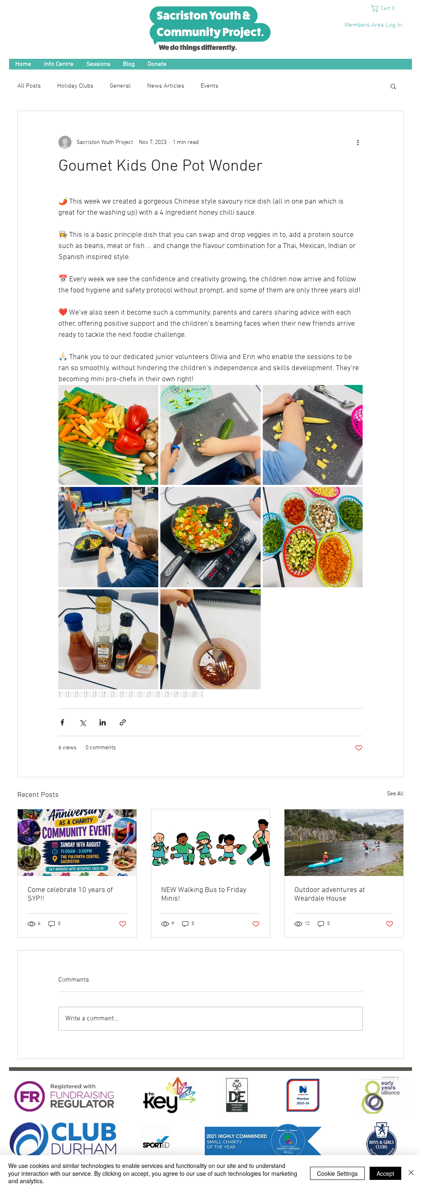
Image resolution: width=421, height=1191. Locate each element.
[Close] (411, 1173)
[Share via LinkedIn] (102, 722)
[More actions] (358, 142)
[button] (386, 8)
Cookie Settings (337, 1173)
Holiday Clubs (75, 86)
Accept (385, 1173)
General (120, 86)
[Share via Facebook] (62, 722)
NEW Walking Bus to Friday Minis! (203, 894)
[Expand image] (108, 435)
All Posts (29, 86)
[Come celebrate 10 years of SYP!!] (77, 842)
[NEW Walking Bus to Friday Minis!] (210, 842)
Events (209, 86)
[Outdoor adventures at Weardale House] (344, 842)
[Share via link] (123, 722)
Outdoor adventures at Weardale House (329, 894)
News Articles (165, 86)
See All (395, 793)
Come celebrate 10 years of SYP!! (70, 894)
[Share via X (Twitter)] (82, 722)
